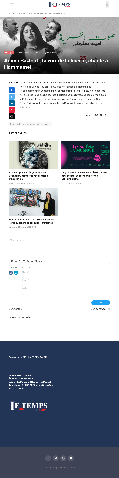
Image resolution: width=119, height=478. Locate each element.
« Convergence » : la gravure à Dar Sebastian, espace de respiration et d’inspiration (29, 175)
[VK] (11, 272)
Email (25, 280)
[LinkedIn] (12, 103)
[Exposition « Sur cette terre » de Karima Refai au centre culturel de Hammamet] (33, 202)
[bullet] (32, 260)
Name (25, 272)
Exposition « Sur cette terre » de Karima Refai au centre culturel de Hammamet (31, 221)
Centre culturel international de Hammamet (30, 124)
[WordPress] (16, 272)
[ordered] (28, 260)
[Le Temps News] (59, 4)
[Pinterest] (12, 110)
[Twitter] (12, 97)
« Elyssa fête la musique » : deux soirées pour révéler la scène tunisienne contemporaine (84, 175)
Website (26, 288)
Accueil (12, 13)
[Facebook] (12, 90)
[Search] (107, 4)
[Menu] (12, 4)
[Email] (12, 116)
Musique (9, 53)
